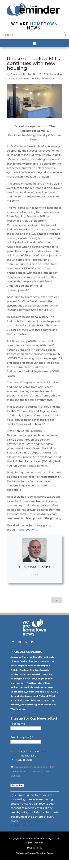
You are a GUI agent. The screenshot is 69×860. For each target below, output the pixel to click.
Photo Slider (47, 78)
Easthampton (42, 665)
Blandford (39, 657)
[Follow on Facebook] (13, 641)
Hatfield (36, 674)
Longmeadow (44, 678)
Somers (48, 687)
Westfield (30, 700)
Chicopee (31, 661)
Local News (23, 78)
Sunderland (31, 696)
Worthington (18, 709)
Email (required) (21, 737)
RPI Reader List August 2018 (26, 757)
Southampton (35, 691)
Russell (24, 687)
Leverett (30, 678)
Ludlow (35, 78)
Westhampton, (45, 700)
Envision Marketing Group (40, 853)
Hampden (25, 674)
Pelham (14, 687)
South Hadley (18, 691)
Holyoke (47, 674)
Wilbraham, (45, 704)
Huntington (17, 678)
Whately (15, 704)
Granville (44, 670)
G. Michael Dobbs (20, 74)
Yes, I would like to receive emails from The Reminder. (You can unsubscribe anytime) (32, 771)
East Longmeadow (21, 665)
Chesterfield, (18, 661)
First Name (17, 723)
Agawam (15, 657)
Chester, (51, 657)
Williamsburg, (29, 704)
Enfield (14, 670)
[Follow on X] (25, 641)
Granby (34, 670)
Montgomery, (18, 683)
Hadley (14, 674)
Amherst (27, 657)
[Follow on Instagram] (19, 641)
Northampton (35, 683)
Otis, (47, 683)
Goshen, (24, 670)
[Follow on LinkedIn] (32, 641)
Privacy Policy (34, 847)
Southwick (51, 691)
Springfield (16, 696)
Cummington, (46, 661)
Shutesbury (36, 687)
